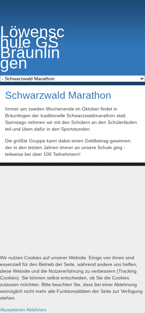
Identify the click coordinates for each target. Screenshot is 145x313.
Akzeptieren (12, 309)
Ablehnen (36, 309)
